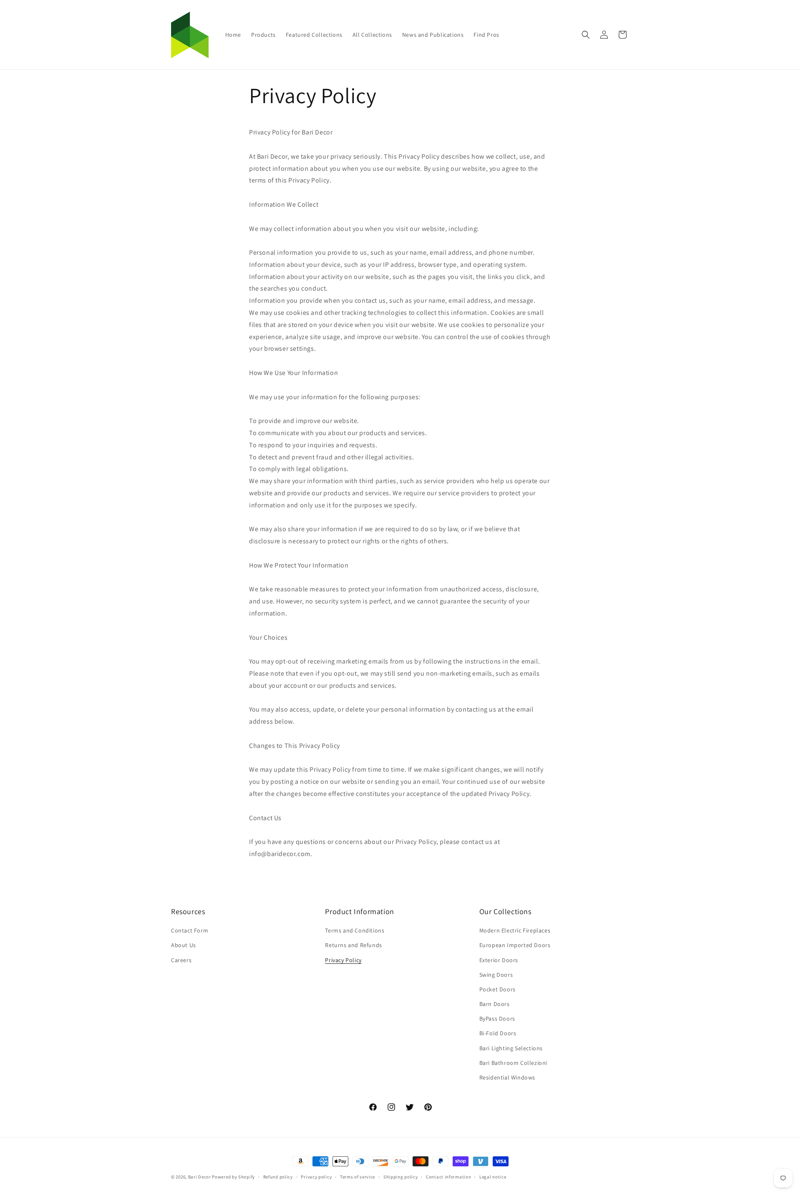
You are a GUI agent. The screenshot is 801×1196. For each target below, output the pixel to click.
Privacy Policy (343, 960)
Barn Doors (494, 1004)
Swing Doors (496, 974)
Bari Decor (199, 1177)
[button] (586, 34)
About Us (183, 945)
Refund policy (278, 1177)
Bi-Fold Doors (497, 1033)
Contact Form (189, 931)
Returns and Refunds (353, 945)
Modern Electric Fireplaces (515, 931)
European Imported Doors (515, 945)
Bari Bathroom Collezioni (513, 1063)
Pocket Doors (497, 989)
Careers (181, 960)
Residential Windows (507, 1077)
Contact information (448, 1177)
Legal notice (492, 1177)
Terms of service (357, 1177)
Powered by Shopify (233, 1177)
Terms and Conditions (354, 931)
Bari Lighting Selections (511, 1048)
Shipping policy (400, 1177)
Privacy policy (316, 1177)
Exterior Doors (498, 960)
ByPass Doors (497, 1019)
